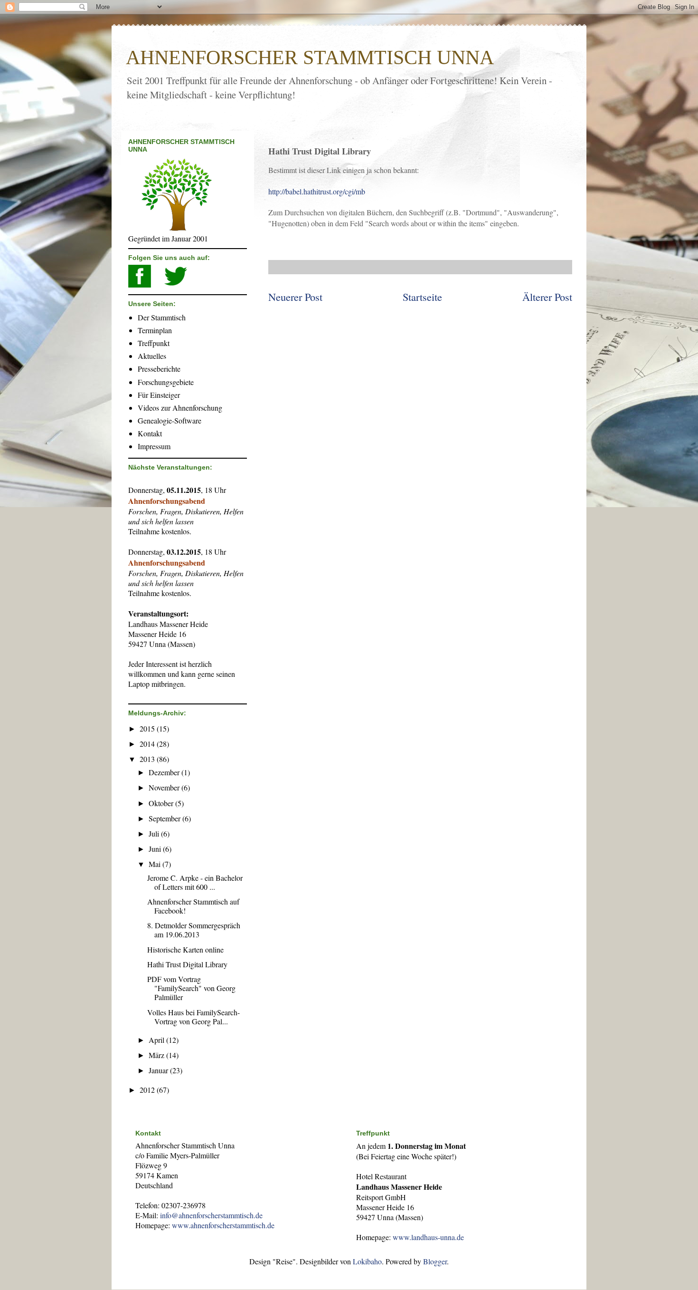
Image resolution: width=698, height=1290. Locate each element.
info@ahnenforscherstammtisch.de (211, 1215)
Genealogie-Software (169, 420)
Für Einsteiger (159, 395)
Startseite (422, 296)
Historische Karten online (185, 949)
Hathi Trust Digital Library (187, 964)
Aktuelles (152, 356)
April (157, 1040)
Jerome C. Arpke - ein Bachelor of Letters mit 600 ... (195, 882)
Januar (159, 1070)
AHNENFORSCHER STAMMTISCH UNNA (310, 57)
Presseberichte (159, 369)
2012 (148, 1090)
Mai (155, 864)
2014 (148, 744)
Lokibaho (367, 1261)
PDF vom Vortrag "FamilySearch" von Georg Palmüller (191, 988)
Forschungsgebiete (166, 382)
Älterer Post (547, 296)
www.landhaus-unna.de (428, 1237)
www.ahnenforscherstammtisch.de (223, 1225)
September (165, 818)
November (165, 787)
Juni (156, 849)
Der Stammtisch (162, 317)
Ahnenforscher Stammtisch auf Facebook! (193, 905)
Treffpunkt (154, 343)
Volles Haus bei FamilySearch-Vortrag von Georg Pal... (193, 1016)
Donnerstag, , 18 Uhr (177, 490)
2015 (148, 728)
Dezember (165, 772)
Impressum (154, 446)
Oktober (162, 803)
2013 (148, 759)
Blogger (435, 1261)
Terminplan (155, 330)
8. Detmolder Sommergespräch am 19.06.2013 (193, 929)
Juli (155, 833)
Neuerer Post (295, 296)
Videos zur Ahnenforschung (180, 408)
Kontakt (150, 433)
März (157, 1055)
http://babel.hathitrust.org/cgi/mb (316, 191)
